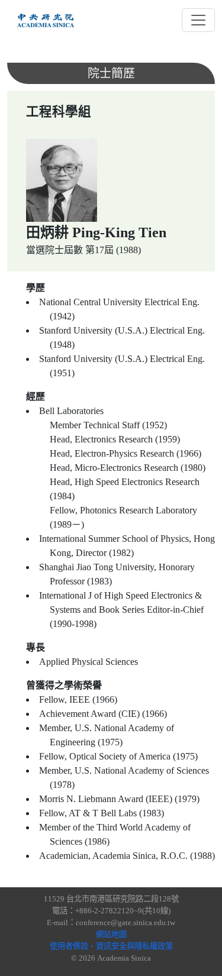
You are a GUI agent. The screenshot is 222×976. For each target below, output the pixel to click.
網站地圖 (111, 934)
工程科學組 (58, 112)
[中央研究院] (45, 20)
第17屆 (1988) (113, 250)
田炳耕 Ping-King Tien (96, 232)
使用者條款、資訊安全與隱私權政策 (111, 946)
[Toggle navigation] (198, 20)
